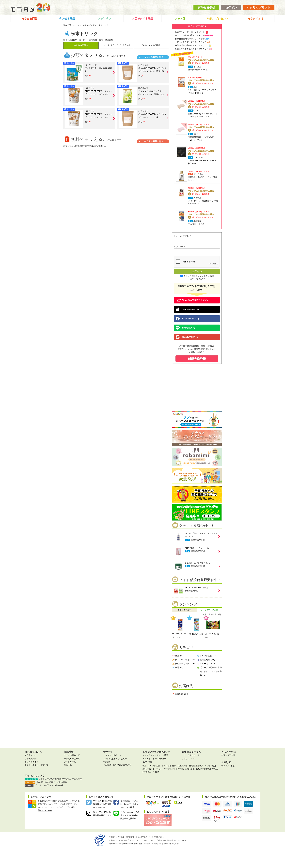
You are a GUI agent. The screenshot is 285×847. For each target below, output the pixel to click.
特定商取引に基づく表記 (135, 837)
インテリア (157, 769)
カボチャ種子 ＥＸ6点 (197, 69)
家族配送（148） (182, 694)
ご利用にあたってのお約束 (115, 758)
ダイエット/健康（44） (185, 659)
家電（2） (179, 667)
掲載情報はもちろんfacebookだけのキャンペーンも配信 (129, 804)
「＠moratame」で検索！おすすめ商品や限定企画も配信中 (129, 815)
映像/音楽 (205, 769)
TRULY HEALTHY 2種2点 (196, 587)
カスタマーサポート (112, 755)
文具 (198, 769)
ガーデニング (170, 769)
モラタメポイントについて (36, 765)
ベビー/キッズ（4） (208, 663)
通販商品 (147, 772)
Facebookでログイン (191, 318)
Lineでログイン (189, 328)
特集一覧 (68, 765)
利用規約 (107, 762)
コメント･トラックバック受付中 (116, 45)
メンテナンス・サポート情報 (155, 755)
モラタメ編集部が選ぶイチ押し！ (190, 35)
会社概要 (121, 837)
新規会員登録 (30, 758)
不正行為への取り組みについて (117, 765)
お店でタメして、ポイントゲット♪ (190, 32)
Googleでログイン (190, 337)
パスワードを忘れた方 (197, 279)
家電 (192, 769)
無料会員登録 (206, 7)
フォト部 (180, 18)
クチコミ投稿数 (184, 610)
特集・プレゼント (217, 18)
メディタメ (104, 18)
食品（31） (180, 656)
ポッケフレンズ (189, 758)
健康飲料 (109, 40)
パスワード (180, 246)
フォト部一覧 (70, 762)
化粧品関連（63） (208, 659)
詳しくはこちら (45, 810)
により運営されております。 (163, 844)
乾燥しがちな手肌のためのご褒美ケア (191, 49)
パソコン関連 (183, 769)
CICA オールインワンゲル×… (198, 563)
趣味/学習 (146, 769)
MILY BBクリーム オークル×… (198, 548)
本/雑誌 (214, 769)
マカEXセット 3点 (196, 224)
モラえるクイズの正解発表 (154, 758)
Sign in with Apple (190, 309)
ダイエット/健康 (169, 766)
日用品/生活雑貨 (196, 766)
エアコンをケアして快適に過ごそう (190, 42)
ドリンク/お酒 (88, 25)
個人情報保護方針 (169, 840)
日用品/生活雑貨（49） (185, 663)
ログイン (231, 7)
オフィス (225, 766)
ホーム (76, 25)
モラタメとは (255, 18)
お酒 (101, 40)
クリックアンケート (191, 755)
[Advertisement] (197, 721)
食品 (144, 766)
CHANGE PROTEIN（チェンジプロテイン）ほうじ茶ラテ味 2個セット (152, 71)
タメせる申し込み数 (209, 610)
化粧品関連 (183, 766)
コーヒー (83, 40)
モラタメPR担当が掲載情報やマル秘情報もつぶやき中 (102, 804)
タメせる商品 (67, 18)
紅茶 (65, 40)
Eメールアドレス (183, 236)
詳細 (212, 276)
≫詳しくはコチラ (197, 352)
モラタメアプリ (228, 755)
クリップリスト (259, 7)
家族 (233, 766)
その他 (156, 772)
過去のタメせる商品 (151, 45)
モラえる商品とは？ (153, 141)
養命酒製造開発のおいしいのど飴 (190, 39)
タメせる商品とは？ (153, 57)
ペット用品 (210, 766)
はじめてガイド (31, 762)
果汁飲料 (73, 40)
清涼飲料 (93, 40)
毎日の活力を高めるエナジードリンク (191, 45)
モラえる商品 (29, 18)
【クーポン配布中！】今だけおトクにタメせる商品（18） (211, 671)
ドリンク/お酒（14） (209, 656)
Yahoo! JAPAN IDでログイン (195, 300)
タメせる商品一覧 (72, 755)
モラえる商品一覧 (72, 758)
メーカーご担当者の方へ (154, 837)
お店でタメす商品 (142, 18)
